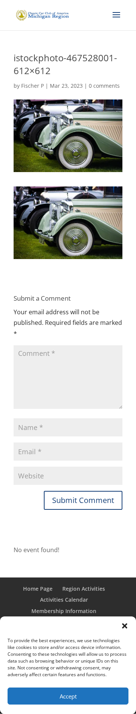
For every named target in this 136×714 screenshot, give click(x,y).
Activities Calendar (64, 599)
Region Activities (83, 588)
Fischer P (32, 85)
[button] (124, 626)
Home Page (38, 588)
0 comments (104, 85)
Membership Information (63, 611)
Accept (68, 696)
